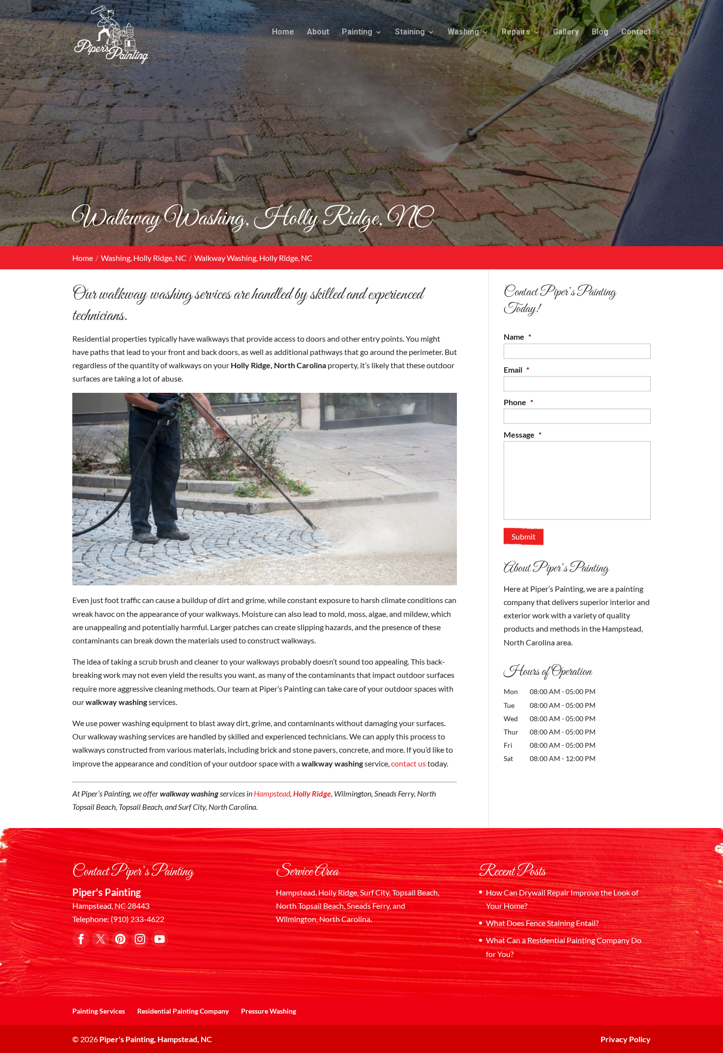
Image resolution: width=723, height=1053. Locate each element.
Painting (357, 32)
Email (516, 369)
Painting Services (98, 1011)
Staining (410, 32)
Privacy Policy (626, 1039)
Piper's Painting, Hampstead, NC (155, 1039)
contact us (408, 763)
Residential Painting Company (183, 1011)
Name (517, 336)
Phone (518, 402)
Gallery (566, 32)
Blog (600, 32)
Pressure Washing (268, 1011)
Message (523, 434)
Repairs (516, 32)
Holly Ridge (311, 793)
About (318, 32)
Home (283, 32)
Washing (463, 32)
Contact (636, 32)
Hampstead (272, 793)
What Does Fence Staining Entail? (542, 922)
